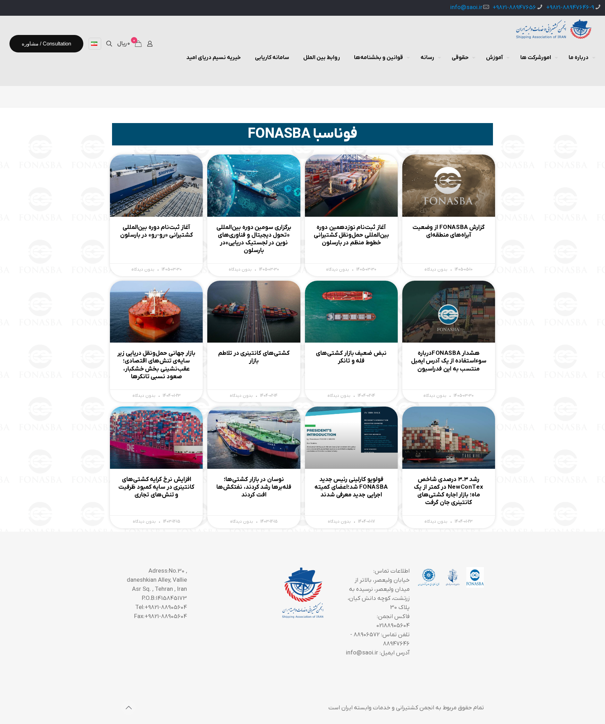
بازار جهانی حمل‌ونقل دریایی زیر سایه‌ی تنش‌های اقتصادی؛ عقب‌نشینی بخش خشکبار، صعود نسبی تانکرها (156, 365)
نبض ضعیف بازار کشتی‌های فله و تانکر (351, 357)
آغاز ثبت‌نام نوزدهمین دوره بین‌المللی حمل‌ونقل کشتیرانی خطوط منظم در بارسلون (351, 235)
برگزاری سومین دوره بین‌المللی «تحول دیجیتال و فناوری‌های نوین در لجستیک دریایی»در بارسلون (253, 239)
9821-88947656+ (514, 8)
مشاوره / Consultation (46, 43)
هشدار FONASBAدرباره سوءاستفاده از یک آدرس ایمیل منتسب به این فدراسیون (448, 361)
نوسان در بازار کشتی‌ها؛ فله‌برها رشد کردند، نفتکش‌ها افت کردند (253, 487)
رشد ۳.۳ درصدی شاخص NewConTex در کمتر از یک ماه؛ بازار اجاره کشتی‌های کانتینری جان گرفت (448, 491)
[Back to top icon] (128, 707)
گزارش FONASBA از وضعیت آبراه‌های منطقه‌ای (448, 231)
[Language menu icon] (95, 44)
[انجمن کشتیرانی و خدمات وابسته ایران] (553, 30)
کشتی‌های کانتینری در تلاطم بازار (254, 357)
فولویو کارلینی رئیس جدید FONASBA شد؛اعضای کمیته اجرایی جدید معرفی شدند (351, 487)
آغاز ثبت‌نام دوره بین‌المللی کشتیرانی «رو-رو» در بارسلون (156, 231)
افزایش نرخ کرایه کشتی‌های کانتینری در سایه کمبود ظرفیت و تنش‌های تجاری (156, 487)
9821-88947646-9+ (570, 8)
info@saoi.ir (466, 8)
